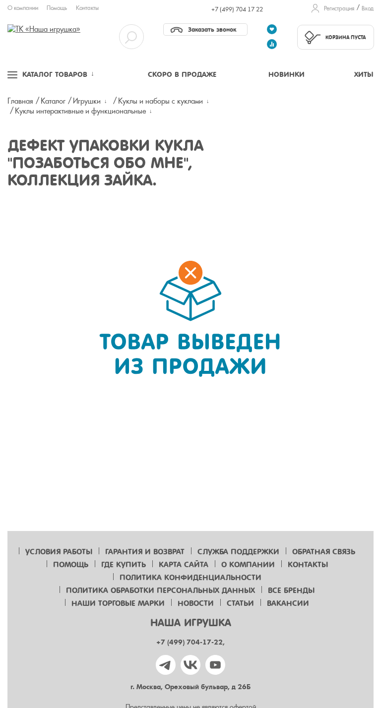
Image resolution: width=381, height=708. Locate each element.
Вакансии (288, 603)
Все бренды (291, 590)
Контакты (87, 8)
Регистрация (339, 8)
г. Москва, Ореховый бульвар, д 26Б (190, 687)
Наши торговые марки (118, 603)
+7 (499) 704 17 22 (237, 9)
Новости (196, 603)
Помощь (57, 8)
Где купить (123, 564)
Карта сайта (183, 564)
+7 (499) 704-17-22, (190, 642)
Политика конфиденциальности (190, 577)
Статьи (240, 603)
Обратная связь (323, 551)
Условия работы (58, 551)
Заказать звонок (212, 29)
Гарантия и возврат (145, 551)
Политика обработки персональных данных (160, 590)
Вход (368, 8)
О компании (22, 8)
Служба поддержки (238, 551)
